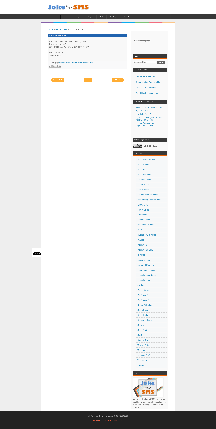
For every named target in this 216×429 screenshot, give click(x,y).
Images (141, 240)
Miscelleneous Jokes (147, 275)
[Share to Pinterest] (60, 66)
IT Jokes (141, 255)
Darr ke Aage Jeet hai (145, 76)
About (100, 420)
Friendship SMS (145, 215)
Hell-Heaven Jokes (146, 225)
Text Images (143, 350)
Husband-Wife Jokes (147, 235)
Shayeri (141, 325)
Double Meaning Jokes (148, 195)
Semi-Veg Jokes (145, 320)
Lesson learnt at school (146, 87)
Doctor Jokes (143, 190)
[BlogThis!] (53, 66)
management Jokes (146, 270)
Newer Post (57, 80)
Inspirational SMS (145, 250)
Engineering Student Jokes (150, 200)
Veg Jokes (142, 360)
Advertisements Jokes (147, 160)
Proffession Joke (145, 300)
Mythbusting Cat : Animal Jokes (149, 107)
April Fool (142, 170)
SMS (140, 335)
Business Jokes (145, 175)
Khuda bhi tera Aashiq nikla (148, 82)
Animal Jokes (144, 165)
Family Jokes (143, 210)
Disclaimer (108, 420)
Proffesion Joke (144, 295)
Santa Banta (143, 310)
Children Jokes (144, 180)
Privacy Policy (118, 420)
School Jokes (144, 315)
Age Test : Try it (142, 111)
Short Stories (143, 330)
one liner (141, 285)
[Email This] (50, 66)
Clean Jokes (143, 185)
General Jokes (144, 220)
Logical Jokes (144, 260)
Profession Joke (145, 290)
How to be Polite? (143, 114)
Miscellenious (144, 280)
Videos (141, 365)
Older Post (118, 80)
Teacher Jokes (61, 29)
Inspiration (142, 245)
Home (50, 29)
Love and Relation (146, 265)
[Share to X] (55, 66)
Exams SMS (143, 205)
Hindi (140, 230)
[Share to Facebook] (57, 66)
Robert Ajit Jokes (145, 305)
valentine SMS (144, 355)
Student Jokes (144, 340)
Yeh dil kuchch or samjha (147, 93)
